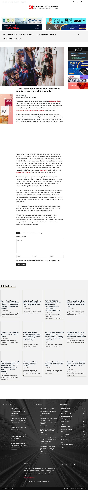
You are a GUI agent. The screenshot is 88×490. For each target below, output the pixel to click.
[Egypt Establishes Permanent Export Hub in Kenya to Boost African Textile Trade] (35, 439)
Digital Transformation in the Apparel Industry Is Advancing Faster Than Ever (32, 304)
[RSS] (66, 464)
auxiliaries (23, 233)
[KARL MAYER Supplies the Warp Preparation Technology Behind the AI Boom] (6, 445)
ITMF (33, 233)
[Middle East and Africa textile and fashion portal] (11, 467)
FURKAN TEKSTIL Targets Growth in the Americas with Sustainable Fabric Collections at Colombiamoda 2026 (53, 305)
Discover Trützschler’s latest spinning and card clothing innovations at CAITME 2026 (18, 420)
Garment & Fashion (31, 97)
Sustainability (39, 233)
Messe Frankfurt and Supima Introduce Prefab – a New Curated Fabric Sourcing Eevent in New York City (10, 304)
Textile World (20, 97)
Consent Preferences (29, 477)
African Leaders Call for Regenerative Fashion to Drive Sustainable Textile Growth (76, 304)
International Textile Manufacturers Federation (30, 110)
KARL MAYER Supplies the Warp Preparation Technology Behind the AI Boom (19, 445)
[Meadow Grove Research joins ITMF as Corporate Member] (54, 355)
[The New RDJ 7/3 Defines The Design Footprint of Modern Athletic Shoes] (6, 437)
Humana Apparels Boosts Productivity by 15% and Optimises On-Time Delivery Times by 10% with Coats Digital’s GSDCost (10, 366)
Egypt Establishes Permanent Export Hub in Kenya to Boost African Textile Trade (48, 439)
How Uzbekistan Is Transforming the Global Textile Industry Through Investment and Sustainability (32, 336)
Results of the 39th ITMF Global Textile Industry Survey (10, 334)
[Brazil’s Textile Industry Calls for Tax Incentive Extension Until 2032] (35, 431)
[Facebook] (73, 1)
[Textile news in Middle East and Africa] (44, 7)
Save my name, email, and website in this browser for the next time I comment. (39, 260)
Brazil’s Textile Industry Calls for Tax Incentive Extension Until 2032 (47, 430)
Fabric (28, 233)
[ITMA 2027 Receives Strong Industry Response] (6, 429)
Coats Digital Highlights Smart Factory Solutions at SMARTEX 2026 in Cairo (76, 364)
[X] (81, 1)
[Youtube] (74, 464)
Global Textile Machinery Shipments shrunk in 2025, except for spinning (76, 334)
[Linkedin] (77, 1)
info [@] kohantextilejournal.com (40, 481)
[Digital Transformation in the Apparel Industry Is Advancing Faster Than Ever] (32, 294)
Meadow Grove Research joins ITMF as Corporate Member (54, 364)
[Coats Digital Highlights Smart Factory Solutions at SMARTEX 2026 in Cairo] (76, 355)
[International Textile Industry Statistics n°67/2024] (32, 355)
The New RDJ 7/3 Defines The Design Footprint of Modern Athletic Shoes (19, 436)
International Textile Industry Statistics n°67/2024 (30, 364)
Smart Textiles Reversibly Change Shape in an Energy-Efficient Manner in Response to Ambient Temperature (54, 336)
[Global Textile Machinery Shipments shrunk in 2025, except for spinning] (76, 326)
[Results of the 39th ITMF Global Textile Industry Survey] (10, 326)
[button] (78, 34)
